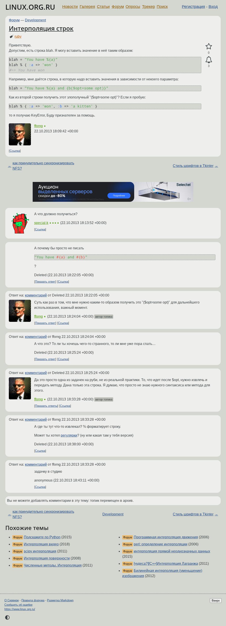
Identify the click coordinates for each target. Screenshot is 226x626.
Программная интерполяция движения (166, 537)
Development (35, 20)
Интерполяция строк (41, 28)
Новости (70, 6)
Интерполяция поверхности (47, 558)
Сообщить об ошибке (18, 604)
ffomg (38, 126)
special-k (41, 223)
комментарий (36, 295)
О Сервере (11, 600)
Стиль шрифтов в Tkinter (193, 166)
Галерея (87, 6)
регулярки (69, 435)
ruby (18, 36)
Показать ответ (45, 281)
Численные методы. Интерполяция (53, 565)
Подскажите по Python (42, 537)
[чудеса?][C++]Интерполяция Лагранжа (166, 563)
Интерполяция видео (41, 544)
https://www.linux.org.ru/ (19, 609)
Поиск (162, 6)
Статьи (103, 6)
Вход (213, 6)
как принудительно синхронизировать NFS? (43, 165)
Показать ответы (46, 405)
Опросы (133, 6)
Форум (118, 6)
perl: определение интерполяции (160, 544)
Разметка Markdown (60, 600)
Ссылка (15, 150)
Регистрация (193, 6)
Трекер (148, 6)
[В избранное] (209, 46)
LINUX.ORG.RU (30, 7)
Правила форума (32, 600)
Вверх (216, 600)
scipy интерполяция (40, 551)
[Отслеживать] (209, 60)
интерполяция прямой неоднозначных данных (172, 551)
